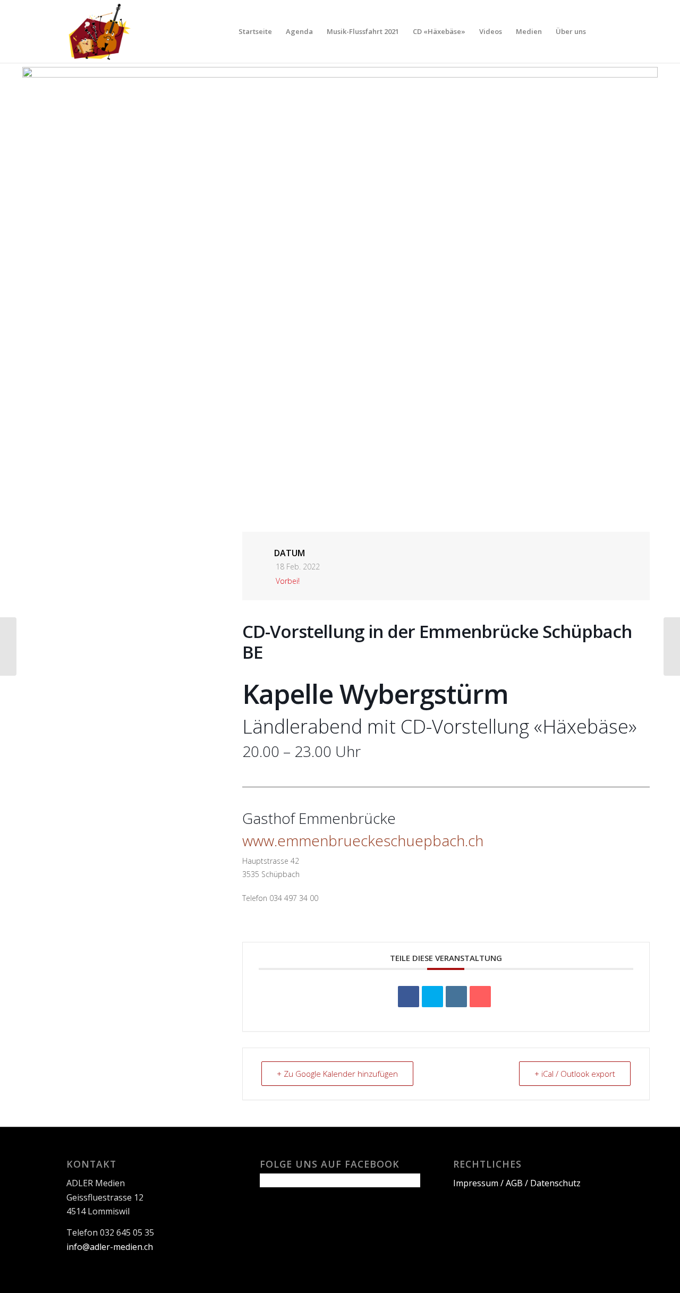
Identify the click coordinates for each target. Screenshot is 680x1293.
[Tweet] (432, 996)
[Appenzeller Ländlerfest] (8, 646)
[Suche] (603, 31)
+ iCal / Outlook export (574, 1073)
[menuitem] (255, 31)
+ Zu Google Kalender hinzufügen (337, 1073)
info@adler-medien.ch (109, 1247)
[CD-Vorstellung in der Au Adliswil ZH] (672, 646)
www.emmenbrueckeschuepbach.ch (362, 840)
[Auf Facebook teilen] (408, 996)
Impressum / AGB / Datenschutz (517, 1183)
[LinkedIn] (456, 996)
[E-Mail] (480, 996)
